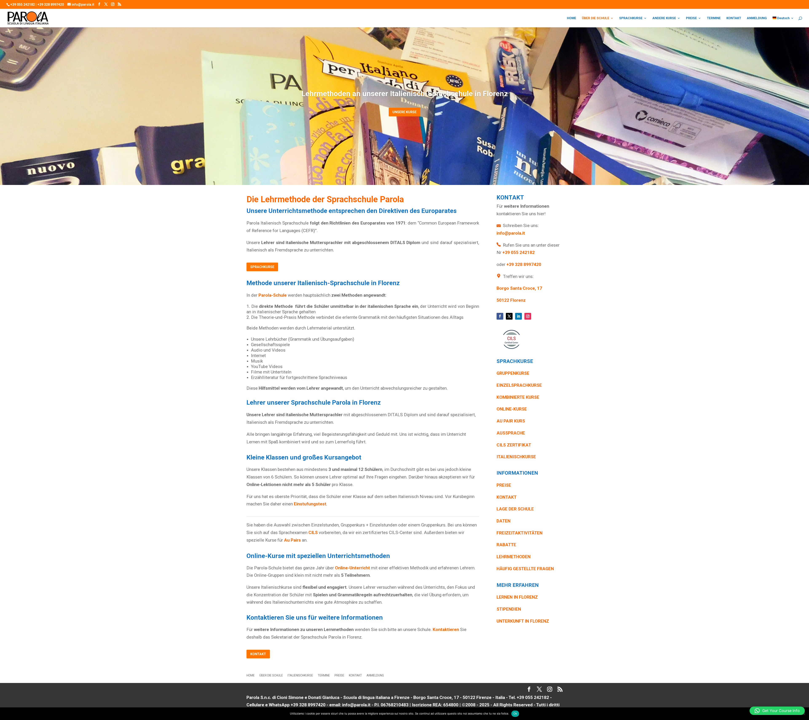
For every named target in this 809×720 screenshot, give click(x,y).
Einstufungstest (310, 503)
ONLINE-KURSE (512, 409)
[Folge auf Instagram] (527, 316)
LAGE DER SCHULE (515, 508)
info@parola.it (511, 233)
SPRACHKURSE (631, 18)
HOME (571, 18)
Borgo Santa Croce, (517, 288)
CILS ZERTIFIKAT (514, 445)
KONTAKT (733, 18)
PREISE (691, 18)
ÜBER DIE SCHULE (595, 18)
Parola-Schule (273, 295)
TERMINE (714, 18)
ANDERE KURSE (664, 18)
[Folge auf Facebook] (500, 316)
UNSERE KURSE (404, 112)
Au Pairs (292, 540)
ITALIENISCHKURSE (300, 675)
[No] (804, 714)
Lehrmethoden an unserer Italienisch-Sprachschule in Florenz (404, 93)
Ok (515, 713)
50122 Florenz (511, 300)
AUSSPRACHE (511, 433)
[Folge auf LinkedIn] (518, 316)
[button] (777, 711)
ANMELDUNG (757, 18)
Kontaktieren (446, 629)
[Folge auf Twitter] (509, 316)
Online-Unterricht (352, 567)
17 (539, 288)
